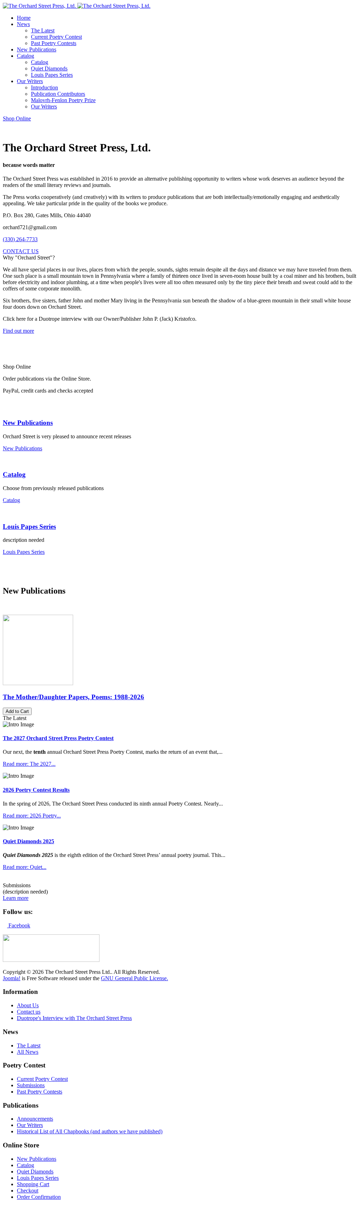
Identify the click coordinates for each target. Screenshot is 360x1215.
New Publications (28, 422)
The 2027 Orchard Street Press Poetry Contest (58, 738)
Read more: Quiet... (24, 867)
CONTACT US (21, 251)
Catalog (14, 474)
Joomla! (11, 978)
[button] (23, 24)
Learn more (15, 898)
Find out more (18, 331)
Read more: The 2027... (29, 764)
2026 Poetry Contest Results (36, 790)
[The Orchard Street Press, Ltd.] (76, 6)
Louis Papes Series (29, 526)
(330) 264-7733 (20, 239)
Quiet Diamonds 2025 (28, 841)
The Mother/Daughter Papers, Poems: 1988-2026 (73, 697)
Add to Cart (17, 711)
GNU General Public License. (134, 978)
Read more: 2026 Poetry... (32, 816)
